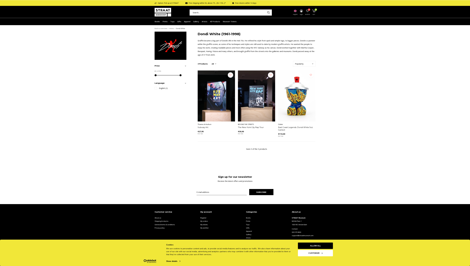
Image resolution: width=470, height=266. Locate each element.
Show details (171, 261)
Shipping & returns (161, 221)
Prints (165, 21)
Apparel (187, 21)
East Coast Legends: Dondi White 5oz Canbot (295, 128)
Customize (314, 253)
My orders (204, 221)
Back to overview (161, 28)
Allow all (315, 246)
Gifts (179, 21)
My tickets (204, 224)
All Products (215, 21)
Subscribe (261, 192)
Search (268, 12)
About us (158, 218)
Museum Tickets (230, 21)
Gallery (196, 21)
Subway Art (203, 127)
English (163, 88)
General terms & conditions (165, 224)
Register (203, 218)
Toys (172, 21)
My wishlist (204, 228)
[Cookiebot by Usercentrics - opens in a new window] (150, 261)
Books (157, 21)
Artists (204, 21)
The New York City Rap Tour (251, 127)
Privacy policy (160, 228)
